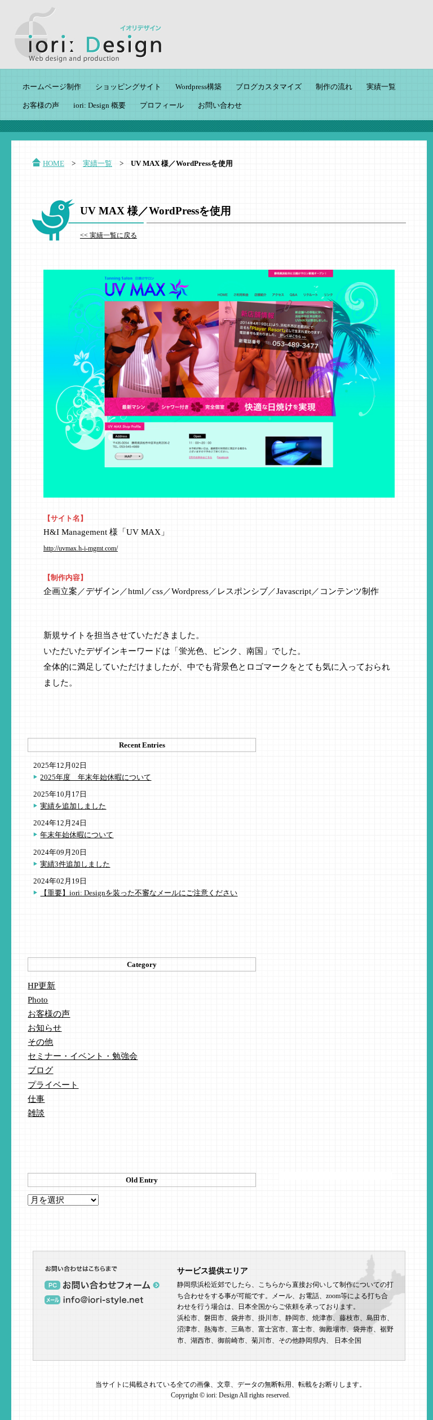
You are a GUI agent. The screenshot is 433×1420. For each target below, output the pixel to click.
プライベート (53, 1084)
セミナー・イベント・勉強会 (83, 1056)
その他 (40, 1042)
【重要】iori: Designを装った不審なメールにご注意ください (138, 893)
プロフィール (162, 105)
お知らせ (44, 1027)
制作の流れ (334, 86)
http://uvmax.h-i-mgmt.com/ (80, 548)
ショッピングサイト (128, 86)
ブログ (40, 1070)
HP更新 (41, 985)
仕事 (36, 1099)
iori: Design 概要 (99, 105)
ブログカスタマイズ (269, 86)
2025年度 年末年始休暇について (95, 777)
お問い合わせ (220, 105)
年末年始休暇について (76, 834)
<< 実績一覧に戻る (108, 235)
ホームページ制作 (52, 86)
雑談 (36, 1113)
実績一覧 (381, 86)
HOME (53, 163)
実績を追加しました (73, 806)
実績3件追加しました (75, 864)
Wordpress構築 (198, 86)
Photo (38, 999)
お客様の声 (41, 105)
